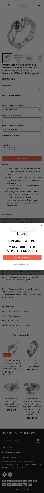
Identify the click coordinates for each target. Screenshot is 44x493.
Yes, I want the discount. (22, 257)
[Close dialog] (42, 225)
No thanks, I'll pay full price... (22, 264)
